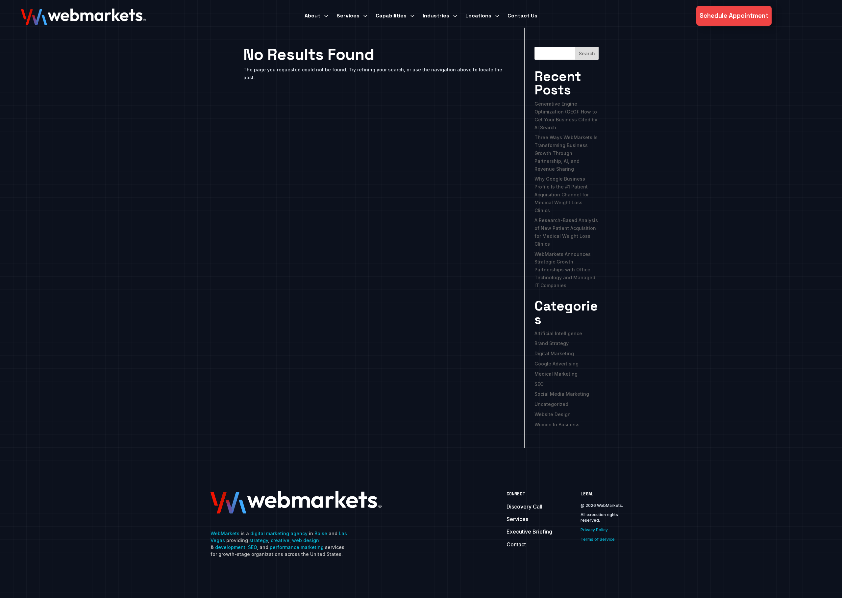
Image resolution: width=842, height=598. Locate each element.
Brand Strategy (551, 343)
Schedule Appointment (734, 16)
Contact (516, 544)
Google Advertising (556, 363)
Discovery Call (524, 506)
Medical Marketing (556, 374)
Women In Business (557, 424)
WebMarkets (224, 533)
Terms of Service (598, 539)
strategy (258, 540)
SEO (539, 384)
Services (517, 519)
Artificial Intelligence (558, 333)
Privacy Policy (594, 529)
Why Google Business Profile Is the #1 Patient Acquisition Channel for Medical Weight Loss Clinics (561, 194)
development (230, 547)
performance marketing (297, 547)
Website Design (552, 414)
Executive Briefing (529, 531)
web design (305, 540)
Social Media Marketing (561, 394)
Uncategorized (551, 404)
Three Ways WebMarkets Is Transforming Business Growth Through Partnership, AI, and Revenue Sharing (566, 153)
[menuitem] (317, 16)
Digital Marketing (554, 353)
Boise (320, 533)
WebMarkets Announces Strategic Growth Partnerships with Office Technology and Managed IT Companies (564, 269)
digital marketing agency (279, 533)
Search (587, 53)
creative (280, 540)
